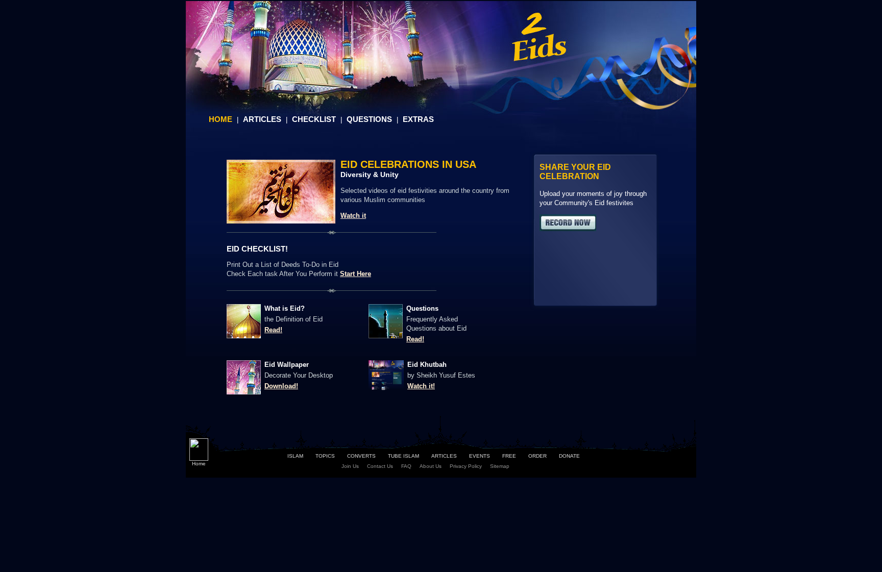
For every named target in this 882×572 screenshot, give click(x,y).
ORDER (537, 456)
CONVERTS (361, 456)
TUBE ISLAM (403, 456)
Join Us (350, 466)
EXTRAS (418, 119)
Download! (281, 386)
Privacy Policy (466, 466)
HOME (220, 119)
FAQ (406, 466)
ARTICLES (262, 119)
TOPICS (325, 456)
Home (199, 463)
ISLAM (295, 456)
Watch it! (421, 386)
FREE (509, 456)
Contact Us (380, 466)
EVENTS (479, 456)
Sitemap (499, 466)
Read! (273, 330)
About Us (431, 466)
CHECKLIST (314, 119)
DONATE (569, 456)
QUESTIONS (369, 119)
